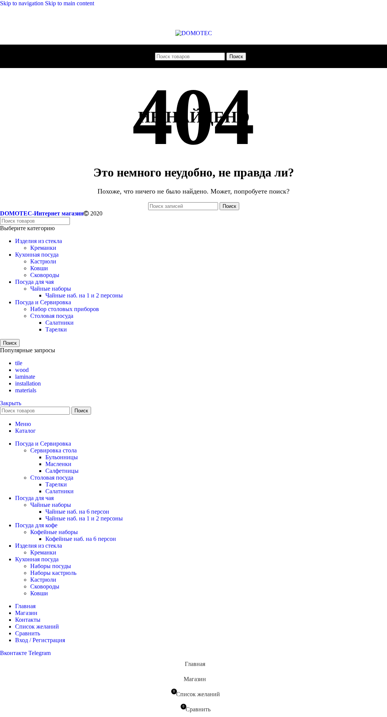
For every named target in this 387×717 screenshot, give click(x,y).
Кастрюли (43, 261)
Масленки (58, 464)
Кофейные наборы (54, 532)
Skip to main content (69, 3)
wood (22, 370)
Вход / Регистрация (40, 640)
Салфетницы (62, 471)
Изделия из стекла (38, 241)
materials (25, 390)
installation (28, 383)
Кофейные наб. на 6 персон (80, 539)
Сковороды (44, 275)
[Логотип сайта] (193, 33)
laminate (25, 376)
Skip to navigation (22, 3)
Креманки (43, 248)
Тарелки (56, 329)
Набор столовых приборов (64, 309)
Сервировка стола (53, 450)
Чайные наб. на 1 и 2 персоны (84, 295)
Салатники (59, 322)
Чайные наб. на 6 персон (77, 511)
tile (18, 363)
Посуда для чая (34, 282)
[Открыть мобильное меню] (148, 56)
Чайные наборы (50, 288)
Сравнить (27, 633)
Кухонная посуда (37, 254)
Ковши (39, 268)
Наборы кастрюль (53, 573)
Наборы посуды (50, 566)
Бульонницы (61, 457)
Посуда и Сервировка (43, 302)
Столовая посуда (51, 316)
